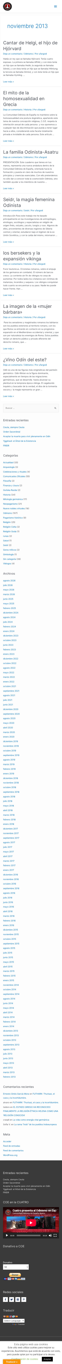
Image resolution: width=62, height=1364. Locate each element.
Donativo (7, 1262)
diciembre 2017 (10, 828)
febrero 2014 (9, 1021)
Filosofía (7, 481)
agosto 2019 (9, 760)
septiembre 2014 (11, 994)
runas (6, 536)
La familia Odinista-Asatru (30, 152)
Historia (27, 109)
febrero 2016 (9, 920)
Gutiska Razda (10, 490)
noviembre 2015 (11, 934)
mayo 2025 (8, 603)
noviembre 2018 (11, 782)
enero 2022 (8, 681)
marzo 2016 (9, 916)
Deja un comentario (12, 54)
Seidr (26, 210)
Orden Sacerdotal (11, 432)
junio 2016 (8, 902)
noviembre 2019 (11, 746)
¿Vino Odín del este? (24, 359)
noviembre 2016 (11, 879)
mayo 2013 (8, 1063)
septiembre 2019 (11, 755)
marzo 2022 (9, 677)
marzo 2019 (9, 764)
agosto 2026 (9, 580)
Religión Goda (9, 531)
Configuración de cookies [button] (24, 1359)
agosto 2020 (9, 718)
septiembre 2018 (11, 792)
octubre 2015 (9, 939)
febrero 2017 (9, 865)
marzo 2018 (8, 815)
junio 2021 (8, 704)
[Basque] (4, 1316)
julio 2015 (7, 953)
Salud (6, 540)
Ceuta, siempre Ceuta (13, 427)
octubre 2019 (9, 750)
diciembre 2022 (10, 658)
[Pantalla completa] (55, 1235)
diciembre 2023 (10, 635)
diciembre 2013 (10, 1031)
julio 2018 (7, 801)
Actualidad (8, 462)
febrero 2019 (9, 769)
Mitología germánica (13, 499)
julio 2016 (7, 897)
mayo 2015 (8, 962)
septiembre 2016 (11, 888)
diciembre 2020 (10, 709)
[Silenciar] (50, 1235)
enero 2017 (8, 870)
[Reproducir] (6, 1235)
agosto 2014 (9, 999)
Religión (7, 522)
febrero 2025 (9, 608)
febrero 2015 (9, 976)
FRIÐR (6, 445)
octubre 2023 (9, 640)
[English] (10, 1316)
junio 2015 (8, 957)
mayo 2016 (8, 907)
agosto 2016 (9, 893)
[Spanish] (16, 1316)
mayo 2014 (8, 1008)
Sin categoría (9, 559)
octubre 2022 (9, 663)
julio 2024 (8, 622)
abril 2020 (8, 727)
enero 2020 (8, 737)
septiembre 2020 (11, 714)
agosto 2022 (9, 668)
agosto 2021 (9, 695)
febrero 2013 (9, 1077)
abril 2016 (8, 911)
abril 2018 (7, 810)
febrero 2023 (9, 649)
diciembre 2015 (10, 930)
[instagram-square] (18, 1299)
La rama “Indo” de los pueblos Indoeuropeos (35, 1124)
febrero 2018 (9, 819)
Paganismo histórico (13, 518)
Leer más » (8, 81)
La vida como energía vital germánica (31, 1120)
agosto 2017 (9, 842)
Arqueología (9, 467)
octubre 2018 (9, 787)
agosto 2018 (9, 796)
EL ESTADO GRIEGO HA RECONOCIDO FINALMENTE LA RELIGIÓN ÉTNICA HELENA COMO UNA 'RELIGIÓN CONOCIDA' (30, 1111)
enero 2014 (8, 1026)
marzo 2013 (9, 1072)
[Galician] (13, 1316)
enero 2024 (8, 631)
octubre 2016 (9, 884)
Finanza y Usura (11, 485)
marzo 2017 (8, 861)
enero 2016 (8, 925)
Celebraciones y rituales (14, 472)
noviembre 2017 (11, 833)
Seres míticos (9, 550)
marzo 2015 (8, 971)
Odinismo (28, 54)
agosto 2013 (9, 1049)
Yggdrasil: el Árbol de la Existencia (19, 441)
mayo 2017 (8, 851)
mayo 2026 (8, 589)
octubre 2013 (9, 1040)
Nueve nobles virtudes (14, 508)
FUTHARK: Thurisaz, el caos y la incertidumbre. (36, 1102)
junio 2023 (8, 645)
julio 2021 (7, 700)
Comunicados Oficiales (14, 476)
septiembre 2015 (11, 943)
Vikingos (7, 563)
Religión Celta (9, 527)
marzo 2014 (9, 1017)
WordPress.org (10, 1155)
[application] (31, 1222)
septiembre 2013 (11, 1044)
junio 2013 (8, 1058)
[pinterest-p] (24, 1299)
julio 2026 (8, 585)
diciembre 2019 (10, 741)
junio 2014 (8, 1003)
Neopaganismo (10, 504)
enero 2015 (8, 980)
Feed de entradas (11, 1146)
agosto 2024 (9, 617)
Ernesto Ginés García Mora (16, 1094)
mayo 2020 (8, 723)
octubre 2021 (9, 686)
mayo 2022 (8, 672)
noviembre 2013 (11, 1035)
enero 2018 (8, 824)
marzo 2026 (9, 594)
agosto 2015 (9, 948)
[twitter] (12, 1299)
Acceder (7, 1141)
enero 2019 (8, 773)
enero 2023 (8, 654)
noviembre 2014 (11, 985)
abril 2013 (8, 1067)
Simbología (8, 554)
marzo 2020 (9, 732)
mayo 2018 (8, 805)
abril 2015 (7, 966)
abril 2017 (7, 856)
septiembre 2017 (11, 838)
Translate (21, 1324)
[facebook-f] (6, 1299)
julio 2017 (7, 847)
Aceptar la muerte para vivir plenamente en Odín (26, 436)
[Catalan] (7, 1316)
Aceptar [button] (47, 1359)
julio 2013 (7, 1054)
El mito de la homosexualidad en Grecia (24, 98)
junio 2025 (8, 599)
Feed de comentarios (13, 1150)
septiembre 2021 (11, 691)
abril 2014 (8, 1012)
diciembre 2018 (10, 778)
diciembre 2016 (10, 874)
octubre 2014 (9, 989)
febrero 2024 (9, 626)
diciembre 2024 (10, 612)
